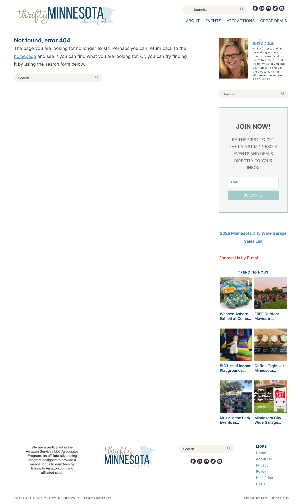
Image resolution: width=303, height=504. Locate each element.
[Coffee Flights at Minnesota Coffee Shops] (270, 345)
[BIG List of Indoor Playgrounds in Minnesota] (236, 345)
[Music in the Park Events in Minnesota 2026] (236, 397)
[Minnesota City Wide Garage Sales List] (270, 397)
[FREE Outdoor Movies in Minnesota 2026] (270, 294)
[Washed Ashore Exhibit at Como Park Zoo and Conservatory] (236, 294)
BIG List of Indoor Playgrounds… (235, 368)
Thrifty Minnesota (66, 16)
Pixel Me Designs (275, 498)
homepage (25, 56)
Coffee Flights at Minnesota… (269, 368)
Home (261, 453)
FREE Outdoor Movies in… (266, 316)
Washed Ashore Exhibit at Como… (235, 316)
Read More (261, 79)
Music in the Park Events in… (235, 420)
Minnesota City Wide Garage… (267, 420)
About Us (264, 459)
